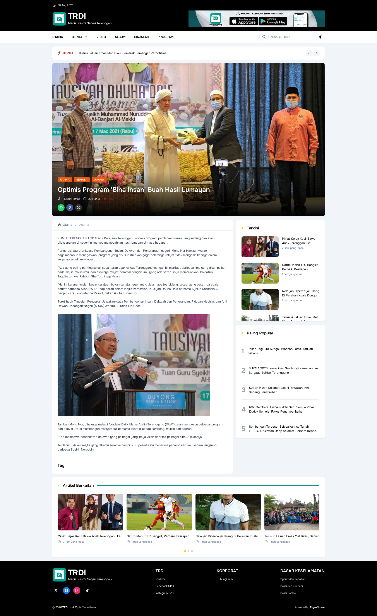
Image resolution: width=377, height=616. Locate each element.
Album (120, 37)
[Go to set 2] (188, 551)
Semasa (81, 179)
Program (165, 37)
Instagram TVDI (165, 593)
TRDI (65, 607)
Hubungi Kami (225, 579)
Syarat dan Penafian (292, 579)
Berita (77, 37)
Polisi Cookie (288, 593)
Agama (99, 179)
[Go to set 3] (192, 551)
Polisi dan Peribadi (291, 586)
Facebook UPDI (165, 586)
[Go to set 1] (185, 551)
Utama (57, 37)
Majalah (141, 37)
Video (101, 37)
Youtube (161, 579)
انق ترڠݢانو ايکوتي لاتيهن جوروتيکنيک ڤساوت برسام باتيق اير (116, 53)
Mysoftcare (317, 607)
